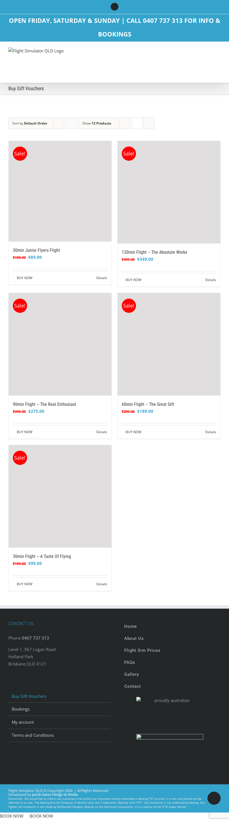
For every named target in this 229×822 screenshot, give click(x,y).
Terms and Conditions (33, 735)
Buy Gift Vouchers (29, 696)
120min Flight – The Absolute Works (154, 252)
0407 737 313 (35, 638)
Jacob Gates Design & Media (55, 794)
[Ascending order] (71, 123)
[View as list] (148, 123)
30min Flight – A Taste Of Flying (42, 556)
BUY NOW (24, 277)
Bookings (21, 709)
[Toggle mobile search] (208, 52)
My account (23, 722)
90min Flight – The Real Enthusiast (44, 404)
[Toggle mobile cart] (198, 52)
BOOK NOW (11, 816)
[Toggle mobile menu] (218, 52)
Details (101, 277)
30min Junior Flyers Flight (36, 250)
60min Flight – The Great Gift (148, 404)
